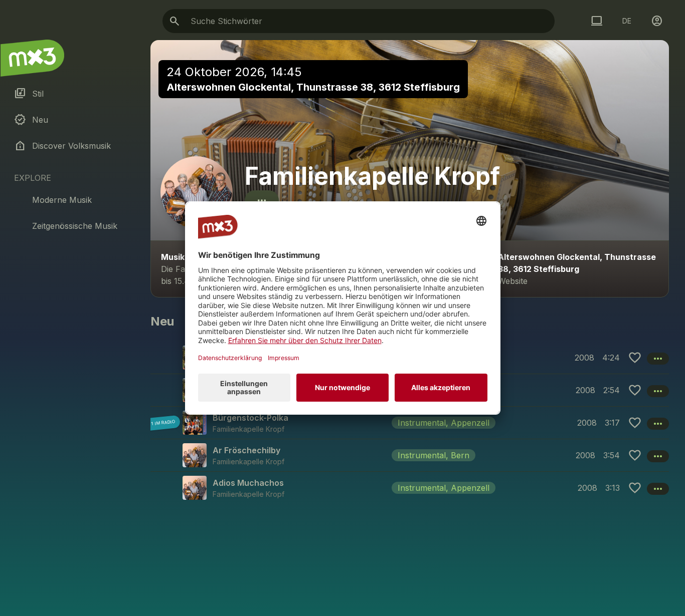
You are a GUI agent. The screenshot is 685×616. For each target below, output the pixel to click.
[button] (409, 422)
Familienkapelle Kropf (372, 176)
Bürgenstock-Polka (250, 418)
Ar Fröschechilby (246, 450)
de (626, 21)
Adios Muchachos (248, 483)
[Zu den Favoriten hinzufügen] (635, 358)
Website (513, 281)
